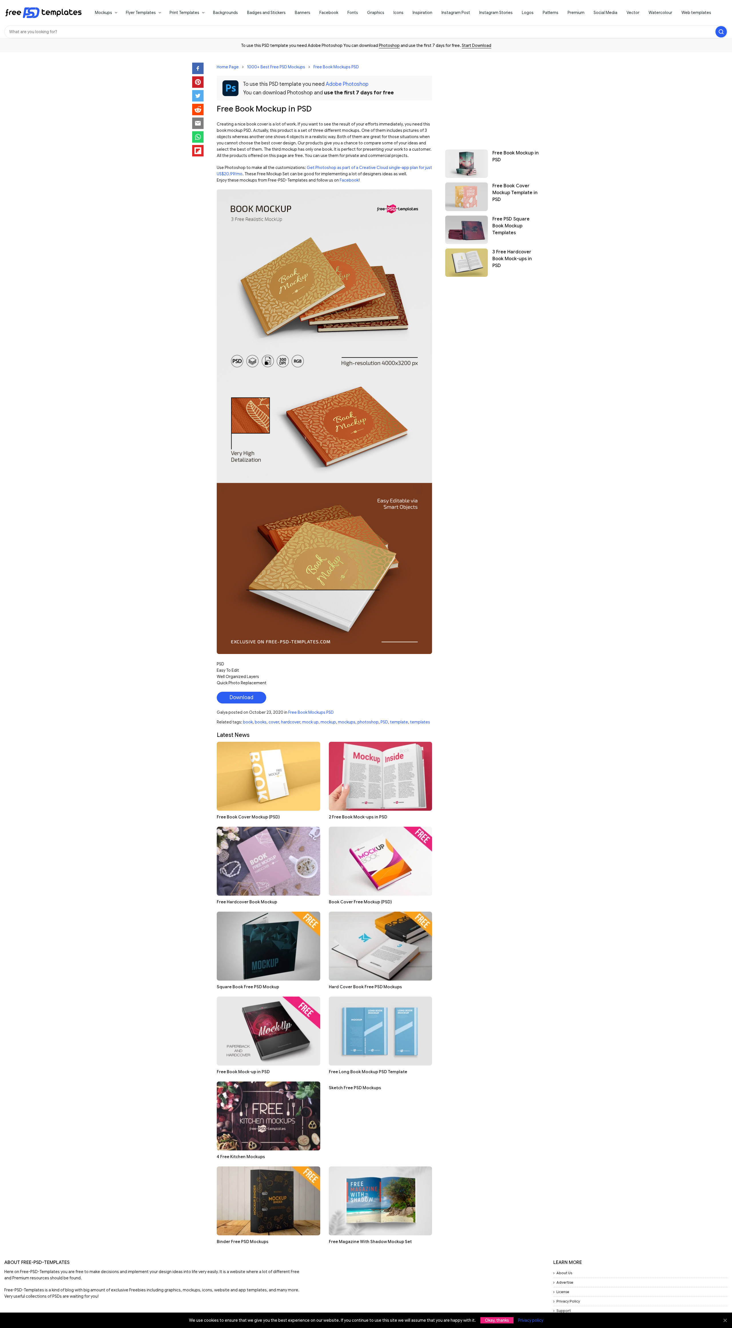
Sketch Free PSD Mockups (355, 1087)
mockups (346, 722)
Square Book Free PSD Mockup (248, 986)
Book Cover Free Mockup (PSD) (360, 901)
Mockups (103, 12)
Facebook (328, 12)
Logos (528, 12)
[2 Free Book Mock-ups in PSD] (380, 776)
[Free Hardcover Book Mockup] (268, 861)
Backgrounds (225, 12)
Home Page (228, 66)
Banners (302, 12)
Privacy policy (530, 1320)
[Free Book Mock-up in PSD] (268, 1031)
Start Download (476, 45)
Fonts (352, 12)
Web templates (696, 12)
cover (273, 722)
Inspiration (422, 12)
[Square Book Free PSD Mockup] (268, 946)
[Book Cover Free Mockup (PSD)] (380, 861)
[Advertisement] (492, 98)
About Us (564, 1273)
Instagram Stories (496, 12)
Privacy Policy (568, 1301)
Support (563, 1311)
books (260, 722)
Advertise (564, 1282)
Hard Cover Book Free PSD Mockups (365, 986)
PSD (384, 722)
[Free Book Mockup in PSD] (466, 164)
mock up (310, 722)
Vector (632, 12)
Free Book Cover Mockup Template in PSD (515, 192)
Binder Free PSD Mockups (242, 1241)
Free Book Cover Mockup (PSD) (248, 817)
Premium (576, 12)
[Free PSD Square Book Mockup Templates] (466, 230)
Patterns (550, 12)
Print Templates (184, 12)
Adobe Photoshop (347, 84)
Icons (398, 12)
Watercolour (660, 12)
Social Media (605, 12)
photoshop (368, 722)
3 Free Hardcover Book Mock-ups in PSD (512, 259)
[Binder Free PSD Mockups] (268, 1200)
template (399, 722)
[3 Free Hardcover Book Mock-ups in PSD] (466, 262)
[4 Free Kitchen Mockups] (268, 1116)
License (562, 1292)
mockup (328, 722)
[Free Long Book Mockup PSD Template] (380, 1031)
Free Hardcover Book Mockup (247, 901)
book (248, 722)
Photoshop (389, 45)
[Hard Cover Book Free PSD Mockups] (380, 946)
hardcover (290, 722)
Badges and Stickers (266, 12)
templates (420, 722)
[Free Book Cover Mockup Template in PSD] (466, 196)
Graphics (375, 12)
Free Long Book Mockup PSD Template (368, 1071)
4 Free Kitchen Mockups (241, 1156)
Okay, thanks (497, 1320)
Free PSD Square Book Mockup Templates (511, 226)
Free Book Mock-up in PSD (243, 1071)
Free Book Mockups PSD (336, 66)
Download (241, 697)
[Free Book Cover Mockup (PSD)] (268, 776)
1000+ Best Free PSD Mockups (276, 66)
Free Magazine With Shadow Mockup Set (370, 1241)
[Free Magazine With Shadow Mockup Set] (380, 1200)
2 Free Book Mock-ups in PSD (358, 817)
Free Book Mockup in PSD (515, 156)
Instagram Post (455, 12)
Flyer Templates (141, 12)
